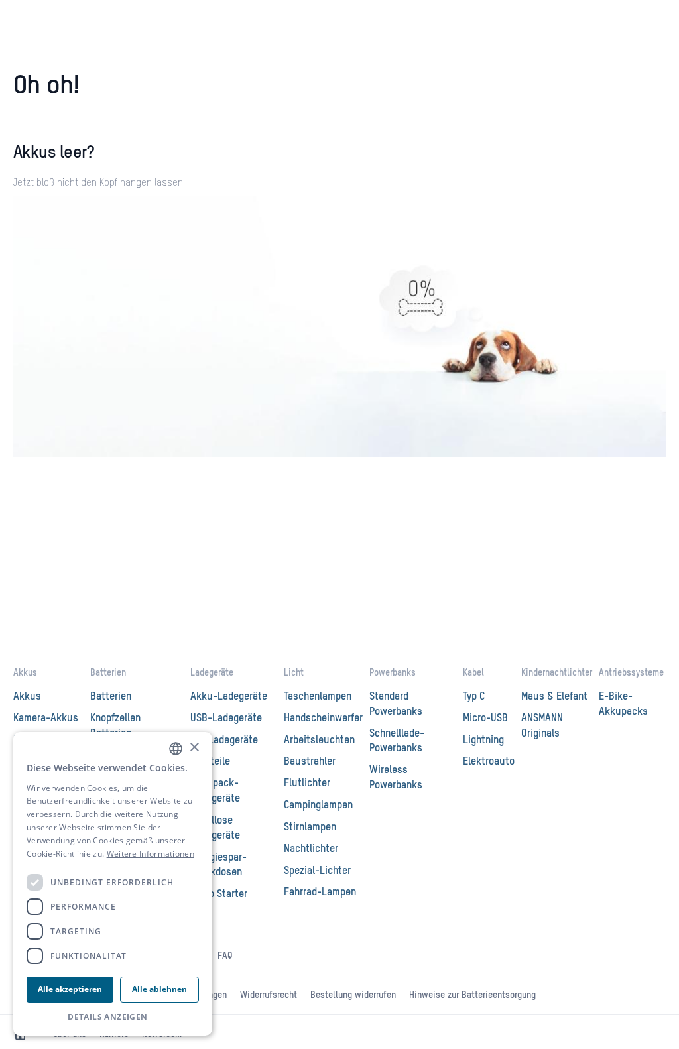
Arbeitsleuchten (319, 740)
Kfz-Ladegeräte (224, 740)
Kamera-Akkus (45, 718)
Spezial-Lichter (317, 871)
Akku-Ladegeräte (228, 697)
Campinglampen (318, 805)
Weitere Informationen (150, 853)
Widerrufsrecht (268, 995)
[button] (113, 1016)
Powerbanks (392, 673)
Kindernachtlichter (556, 673)
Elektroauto (489, 762)
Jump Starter (218, 894)
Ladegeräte (211, 673)
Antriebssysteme (631, 673)
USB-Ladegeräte (226, 718)
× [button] (194, 748)
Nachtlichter (311, 849)
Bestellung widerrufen (353, 995)
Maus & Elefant (554, 697)
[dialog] (112, 884)
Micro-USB (485, 718)
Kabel (473, 673)
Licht (294, 673)
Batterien (108, 673)
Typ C (474, 697)
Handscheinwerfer (323, 718)
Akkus (25, 673)
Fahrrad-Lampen (320, 892)
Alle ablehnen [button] (159, 989)
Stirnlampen (310, 827)
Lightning (483, 740)
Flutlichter (307, 783)
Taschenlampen (317, 697)
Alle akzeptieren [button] (70, 989)
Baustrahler (310, 762)
